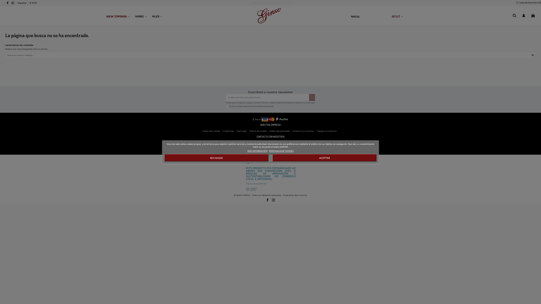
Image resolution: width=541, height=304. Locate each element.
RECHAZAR (216, 158)
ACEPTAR (324, 158)
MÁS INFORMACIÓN (257, 150)
